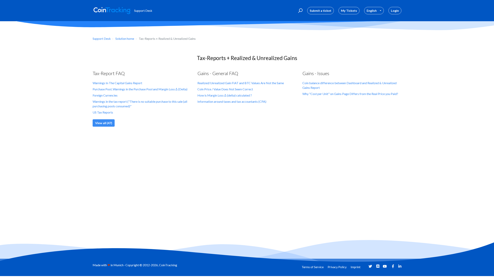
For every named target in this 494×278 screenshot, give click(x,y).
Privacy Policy (337, 267)
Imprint (355, 267)
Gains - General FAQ (217, 73)
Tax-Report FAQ (109, 73)
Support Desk (102, 38)
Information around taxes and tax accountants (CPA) (231, 101)
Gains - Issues (315, 73)
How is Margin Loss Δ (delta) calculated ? (224, 95)
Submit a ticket (320, 10)
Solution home (124, 38)
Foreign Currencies (105, 95)
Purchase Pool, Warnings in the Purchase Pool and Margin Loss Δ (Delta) (140, 89)
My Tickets (349, 10)
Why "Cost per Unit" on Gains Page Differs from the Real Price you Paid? (350, 94)
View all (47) (103, 123)
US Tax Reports (103, 112)
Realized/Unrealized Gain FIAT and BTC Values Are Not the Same (240, 83)
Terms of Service (313, 267)
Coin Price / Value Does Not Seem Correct (225, 89)
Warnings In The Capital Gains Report (117, 83)
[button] (300, 10)
